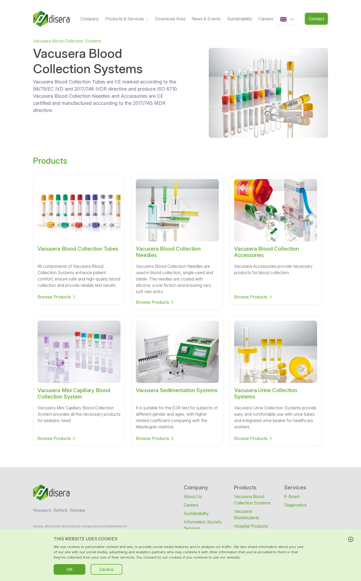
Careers (265, 18)
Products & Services (125, 18)
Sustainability (239, 18)
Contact (316, 18)
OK (70, 569)
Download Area (170, 18)
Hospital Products (251, 526)
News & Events (206, 18)
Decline (106, 569)
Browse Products (54, 296)
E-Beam (292, 496)
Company (89, 18)
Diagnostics (295, 505)
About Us (193, 496)
